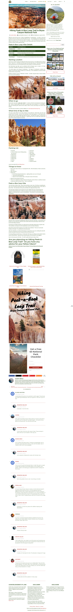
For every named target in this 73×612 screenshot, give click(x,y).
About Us (37, 606)
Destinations (33, 1)
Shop (55, 1)
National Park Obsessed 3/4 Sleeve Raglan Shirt (17, 267)
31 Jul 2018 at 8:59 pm (19, 487)
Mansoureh (18, 439)
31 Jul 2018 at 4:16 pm (19, 440)
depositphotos (43, 608)
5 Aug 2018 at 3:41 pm (21, 477)
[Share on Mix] (39, 376)
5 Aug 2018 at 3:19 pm (21, 453)
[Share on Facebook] (12, 376)
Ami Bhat (17, 559)
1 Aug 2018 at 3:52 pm (19, 538)
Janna (17, 461)
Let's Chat (55, 88)
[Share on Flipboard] (32, 376)
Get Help (49, 1)
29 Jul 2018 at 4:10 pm (19, 394)
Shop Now (55, 72)
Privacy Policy (32, 606)
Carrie (17, 415)
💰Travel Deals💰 (42, 1)
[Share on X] (18, 376)
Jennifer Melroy (22, 405)
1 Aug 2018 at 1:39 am (19, 516)
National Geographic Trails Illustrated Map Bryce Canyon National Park (36, 267)
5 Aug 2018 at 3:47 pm (21, 504)
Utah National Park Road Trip (34, 108)
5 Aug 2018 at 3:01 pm (21, 429)
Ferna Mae (18, 485)
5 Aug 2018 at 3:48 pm (21, 528)
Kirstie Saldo (19, 536)
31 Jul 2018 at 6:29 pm (19, 463)
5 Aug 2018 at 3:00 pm (21, 406)
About (60, 1)
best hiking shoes (20, 164)
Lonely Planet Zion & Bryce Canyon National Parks (17, 286)
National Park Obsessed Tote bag (36, 286)
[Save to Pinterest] (25, 376)
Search (63, 44)
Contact (41, 606)
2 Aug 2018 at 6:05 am (19, 561)
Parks (26, 1)
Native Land (11, 600)
